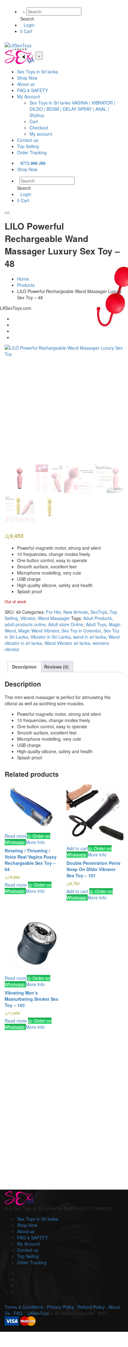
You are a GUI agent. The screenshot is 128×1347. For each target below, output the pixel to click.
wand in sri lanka (89, 637)
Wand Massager (54, 618)
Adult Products (97, 618)
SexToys (98, 612)
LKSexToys (38, 1313)
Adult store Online (65, 624)
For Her (53, 612)
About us (25, 1231)
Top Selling (28, 1256)
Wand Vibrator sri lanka (67, 643)
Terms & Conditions (24, 1307)
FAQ (18, 1313)
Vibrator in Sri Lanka (50, 637)
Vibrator (27, 618)
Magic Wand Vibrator (38, 630)
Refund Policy (91, 1307)
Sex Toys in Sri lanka (37, 1219)
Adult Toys (96, 624)
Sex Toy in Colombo (81, 630)
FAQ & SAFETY (32, 1237)
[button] (77, 848)
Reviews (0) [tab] (56, 667)
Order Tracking (32, 1262)
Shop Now (27, 1225)
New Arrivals (75, 612)
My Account (28, 1244)
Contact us (27, 1250)
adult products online (25, 624)
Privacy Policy (60, 1307)
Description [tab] (24, 667)
